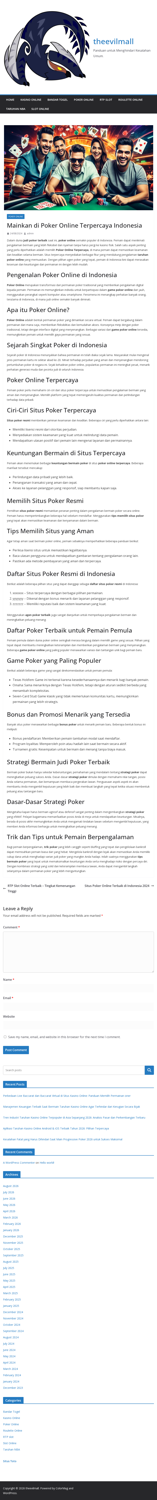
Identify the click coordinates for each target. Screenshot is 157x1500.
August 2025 (11, 1261)
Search (149, 1070)
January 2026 (11, 1230)
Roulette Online (130, 99)
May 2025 (9, 1280)
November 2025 (13, 1242)
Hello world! (47, 1162)
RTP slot (106, 99)
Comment (11, 927)
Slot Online (40, 109)
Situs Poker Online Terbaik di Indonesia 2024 (117, 886)
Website (9, 1016)
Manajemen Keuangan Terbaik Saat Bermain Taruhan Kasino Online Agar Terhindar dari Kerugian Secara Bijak (71, 1106)
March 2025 (10, 1293)
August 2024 (11, 1337)
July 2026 (8, 1192)
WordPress (10, 1493)
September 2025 (13, 1255)
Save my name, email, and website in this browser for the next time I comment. (64, 1037)
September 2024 (13, 1331)
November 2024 (13, 1318)
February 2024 (12, 1375)
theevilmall (113, 41)
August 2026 (11, 1186)
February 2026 (12, 1224)
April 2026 (9, 1211)
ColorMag (62, 1488)
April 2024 (9, 1362)
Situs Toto (9, 1461)
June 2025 (9, 1274)
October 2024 (11, 1324)
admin (30, 233)
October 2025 (11, 1249)
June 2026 (9, 1198)
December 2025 (13, 1236)
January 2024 (11, 1381)
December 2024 (13, 1312)
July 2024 (8, 1343)
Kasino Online (30, 99)
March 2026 (10, 1217)
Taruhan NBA (15, 109)
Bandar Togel (57, 99)
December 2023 (13, 1388)
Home (10, 99)
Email (8, 998)
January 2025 (11, 1306)
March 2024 (10, 1369)
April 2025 (9, 1287)
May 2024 (9, 1356)
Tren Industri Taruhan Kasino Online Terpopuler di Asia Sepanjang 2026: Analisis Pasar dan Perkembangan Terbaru (74, 1117)
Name (8, 980)
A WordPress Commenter (19, 1162)
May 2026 (9, 1205)
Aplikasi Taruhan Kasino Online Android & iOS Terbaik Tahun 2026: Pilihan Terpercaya (56, 1128)
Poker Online (84, 99)
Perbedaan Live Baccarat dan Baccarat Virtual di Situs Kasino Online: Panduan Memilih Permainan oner (67, 1096)
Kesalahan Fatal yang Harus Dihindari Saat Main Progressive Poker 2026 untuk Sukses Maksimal (62, 1139)
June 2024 (9, 1350)
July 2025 (8, 1268)
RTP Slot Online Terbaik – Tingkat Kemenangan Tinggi (41, 888)
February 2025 (12, 1299)
